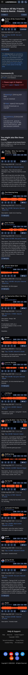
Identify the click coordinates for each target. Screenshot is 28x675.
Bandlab (4, 315)
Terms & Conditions (8, 640)
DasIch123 (9, 155)
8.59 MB (13, 617)
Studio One (5, 210)
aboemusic (9, 194)
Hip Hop (7, 495)
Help (3, 635)
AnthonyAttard (10, 224)
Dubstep (7, 35)
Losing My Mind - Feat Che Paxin (15, 420)
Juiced (7, 536)
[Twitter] (22, 654)
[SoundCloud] (11, 658)
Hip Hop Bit (8, 481)
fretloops (9, 456)
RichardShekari (10, 562)
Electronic (8, 314)
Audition (4, 577)
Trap (6, 167)
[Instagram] (17, 658)
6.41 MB (11, 238)
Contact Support (19, 635)
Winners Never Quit (11, 266)
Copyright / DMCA (14, 637)
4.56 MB (10, 376)
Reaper (7, 337)
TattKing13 (9, 267)
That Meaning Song (11, 192)
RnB (6, 376)
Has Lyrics (19, 35)
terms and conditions (16, 63)
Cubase (21, 167)
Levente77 (9, 604)
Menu (4, 14)
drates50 (8, 364)
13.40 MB (11, 281)
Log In (11, 85)
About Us (9, 635)
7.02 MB (10, 351)
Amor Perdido (9, 223)
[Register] (22, 2)
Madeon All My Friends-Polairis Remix (15, 20)
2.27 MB (12, 495)
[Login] (19, 2)
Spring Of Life (9, 560)
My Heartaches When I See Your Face (15, 297)
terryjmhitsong (9, 117)
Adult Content (18, 523)
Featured (16, 167)
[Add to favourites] (11, 29)
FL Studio (4, 37)
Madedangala (10, 509)
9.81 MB (10, 167)
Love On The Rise (10, 362)
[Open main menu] (2, 2)
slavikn (8, 483)
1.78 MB (13, 314)
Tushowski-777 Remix (12, 508)
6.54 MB (10, 208)
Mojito (7, 603)
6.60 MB (10, 434)
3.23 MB (10, 550)
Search (24, 14)
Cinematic (8, 468)
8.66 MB (10, 576)
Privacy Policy (20, 640)
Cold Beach (8, 393)
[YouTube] (11, 654)
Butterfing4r (8, 95)
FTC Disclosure (19, 642)
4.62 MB (13, 35)
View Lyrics (6, 49)
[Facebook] (5, 654)
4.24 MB (13, 468)
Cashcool (8, 339)
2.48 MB (10, 523)
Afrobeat (7, 617)
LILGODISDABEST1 (11, 300)
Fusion (7, 238)
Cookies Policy (9, 642)
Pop (6, 208)
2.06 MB (13, 407)
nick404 (8, 395)
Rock (6, 281)
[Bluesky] (17, 654)
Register (17, 85)
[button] (25, 2)
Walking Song (9, 454)
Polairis (8, 23)
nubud (8, 538)
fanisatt (8, 422)
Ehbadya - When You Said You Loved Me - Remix (14, 152)
